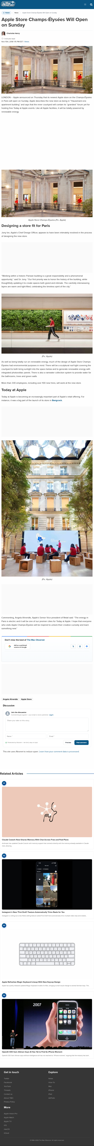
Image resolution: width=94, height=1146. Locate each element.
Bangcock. (57, 400)
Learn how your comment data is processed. (59, 751)
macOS (7, 1129)
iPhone (51, 1090)
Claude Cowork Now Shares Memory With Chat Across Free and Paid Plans (35, 839)
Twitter (6, 1078)
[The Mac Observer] (8, 4)
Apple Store (26, 699)
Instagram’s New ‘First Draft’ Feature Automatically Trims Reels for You (33, 912)
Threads (7, 1090)
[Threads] (80, 646)
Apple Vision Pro (10, 1113)
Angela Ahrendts (10, 699)
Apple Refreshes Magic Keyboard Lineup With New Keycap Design (31, 982)
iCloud (6, 1133)
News (16, 13)
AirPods (51, 1098)
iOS (5, 1125)
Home (7, 13)
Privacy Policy (9, 1101)
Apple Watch (9, 1117)
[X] (73, 646)
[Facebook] (86, 646)
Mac (50, 1086)
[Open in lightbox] (47, 216)
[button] (85, 4)
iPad (50, 1094)
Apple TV (8, 1121)
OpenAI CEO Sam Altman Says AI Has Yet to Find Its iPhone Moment (32, 1051)
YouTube (7, 1086)
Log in (51, 715)
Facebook (8, 1082)
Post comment (81, 742)
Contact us (8, 1094)
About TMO (8, 1098)
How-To (51, 1082)
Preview (68, 742)
